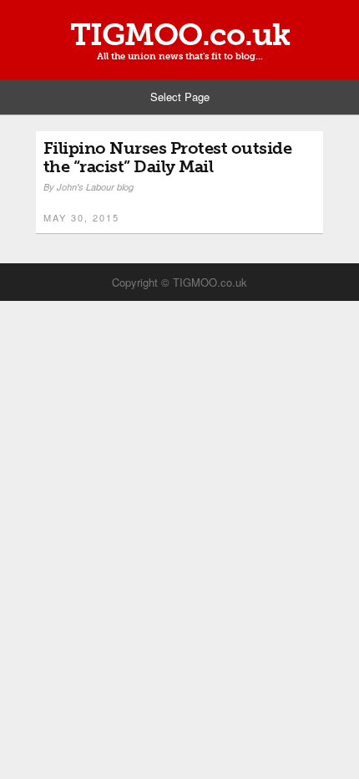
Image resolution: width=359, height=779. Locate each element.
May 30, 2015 (81, 217)
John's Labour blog (95, 187)
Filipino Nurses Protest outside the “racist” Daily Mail (167, 157)
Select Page (180, 96)
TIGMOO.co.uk (180, 35)
